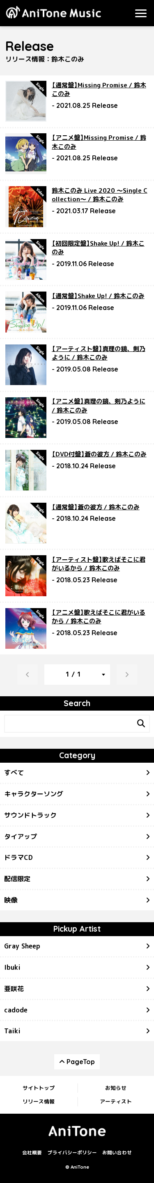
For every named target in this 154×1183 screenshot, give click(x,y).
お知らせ (115, 1088)
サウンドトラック (30, 815)
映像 (10, 900)
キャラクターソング (33, 793)
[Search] (141, 724)
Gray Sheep (22, 946)
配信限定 (17, 878)
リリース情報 (39, 1101)
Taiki (12, 1030)
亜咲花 (14, 988)
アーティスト (116, 1101)
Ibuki (12, 967)
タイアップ (20, 836)
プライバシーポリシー (72, 1152)
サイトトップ (39, 1088)
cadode (16, 1009)
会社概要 (32, 1152)
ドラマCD (18, 857)
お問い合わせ (117, 1152)
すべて (14, 772)
